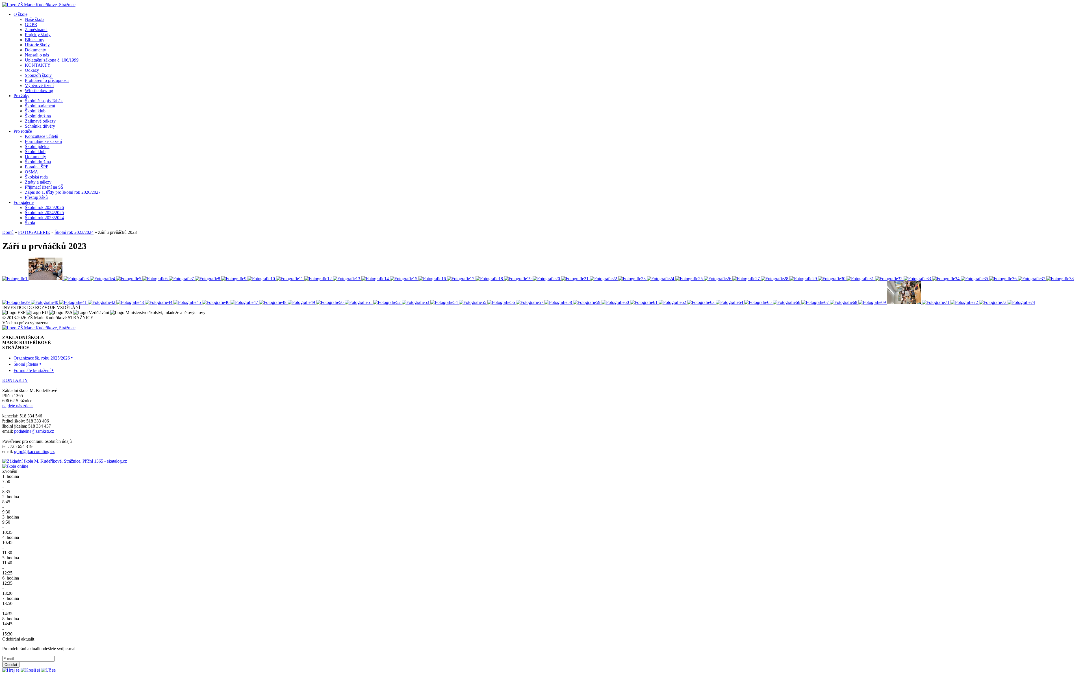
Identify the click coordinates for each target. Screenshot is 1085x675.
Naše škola (34, 19)
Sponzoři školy (38, 75)
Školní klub (35, 110)
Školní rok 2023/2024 (44, 217)
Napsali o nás (37, 55)
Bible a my (34, 39)
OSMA (31, 171)
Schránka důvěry (40, 126)
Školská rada (36, 177)
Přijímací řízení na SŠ (44, 187)
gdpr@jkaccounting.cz (34, 451)
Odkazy (32, 70)
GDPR (31, 24)
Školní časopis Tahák (44, 100)
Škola (30, 222)
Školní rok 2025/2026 (44, 207)
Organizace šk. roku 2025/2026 (43, 358)
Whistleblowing (39, 90)
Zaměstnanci (36, 29)
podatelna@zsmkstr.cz (34, 431)
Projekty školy (38, 34)
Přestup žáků (36, 197)
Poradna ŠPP (36, 166)
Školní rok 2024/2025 (44, 212)
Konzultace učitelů (41, 136)
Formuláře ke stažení (43, 141)
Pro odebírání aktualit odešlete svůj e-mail (39, 648)
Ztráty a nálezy (38, 182)
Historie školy (37, 44)
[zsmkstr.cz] (38, 4)
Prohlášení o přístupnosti (47, 80)
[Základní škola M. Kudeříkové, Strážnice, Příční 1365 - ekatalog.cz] (64, 461)
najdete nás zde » (17, 405)
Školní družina (38, 116)
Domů (8, 232)
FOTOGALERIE (34, 232)
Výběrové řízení (39, 85)
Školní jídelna (37, 146)
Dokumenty (35, 49)
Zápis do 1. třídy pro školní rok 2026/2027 (63, 192)
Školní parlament (40, 105)
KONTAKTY (38, 65)
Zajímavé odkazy (40, 121)
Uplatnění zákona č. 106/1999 (52, 60)
